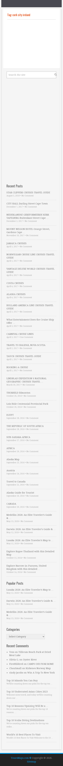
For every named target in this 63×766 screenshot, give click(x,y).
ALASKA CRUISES (16, 294)
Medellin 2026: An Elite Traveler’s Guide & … (29, 516)
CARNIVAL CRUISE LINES (20, 334)
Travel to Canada (16, 481)
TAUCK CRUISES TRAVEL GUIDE (23, 356)
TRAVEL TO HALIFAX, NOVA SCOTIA (25, 345)
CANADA (11, 504)
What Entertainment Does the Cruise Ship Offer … (30, 321)
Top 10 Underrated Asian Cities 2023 (27, 691)
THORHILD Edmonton (18, 392)
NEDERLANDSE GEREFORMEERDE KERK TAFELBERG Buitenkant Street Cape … (27, 216)
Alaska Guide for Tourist (20, 492)
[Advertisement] (31, 44)
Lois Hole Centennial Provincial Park (27, 404)
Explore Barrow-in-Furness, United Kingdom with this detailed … (26, 567)
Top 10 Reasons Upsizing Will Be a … (27, 706)
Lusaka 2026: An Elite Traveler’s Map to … (29, 540)
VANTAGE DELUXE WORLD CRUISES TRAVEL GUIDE (30, 270)
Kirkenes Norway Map (38, 668)
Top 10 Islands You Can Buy (22, 680)
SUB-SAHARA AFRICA (18, 437)
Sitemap (31, 761)
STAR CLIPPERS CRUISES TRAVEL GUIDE (28, 192)
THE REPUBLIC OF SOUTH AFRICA (25, 426)
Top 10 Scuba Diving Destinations (25, 720)
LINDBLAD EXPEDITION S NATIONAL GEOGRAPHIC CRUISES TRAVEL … (26, 380)
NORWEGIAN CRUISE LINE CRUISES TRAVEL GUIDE (30, 256)
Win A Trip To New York (41, 672)
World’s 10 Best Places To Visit (23, 734)
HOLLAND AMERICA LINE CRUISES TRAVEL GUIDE (29, 307)
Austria (10, 470)
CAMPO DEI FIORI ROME (40, 664)
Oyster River (30, 659)
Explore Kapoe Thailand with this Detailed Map (30, 553)
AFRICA (10, 448)
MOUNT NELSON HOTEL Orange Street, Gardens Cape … (28, 231)
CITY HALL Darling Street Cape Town (27, 203)
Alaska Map (12, 459)
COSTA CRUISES (15, 283)
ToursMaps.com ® (21, 758)
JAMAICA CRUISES (16, 243)
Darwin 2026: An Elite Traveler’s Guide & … (31, 529)
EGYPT (10, 415)
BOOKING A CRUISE (17, 367)
